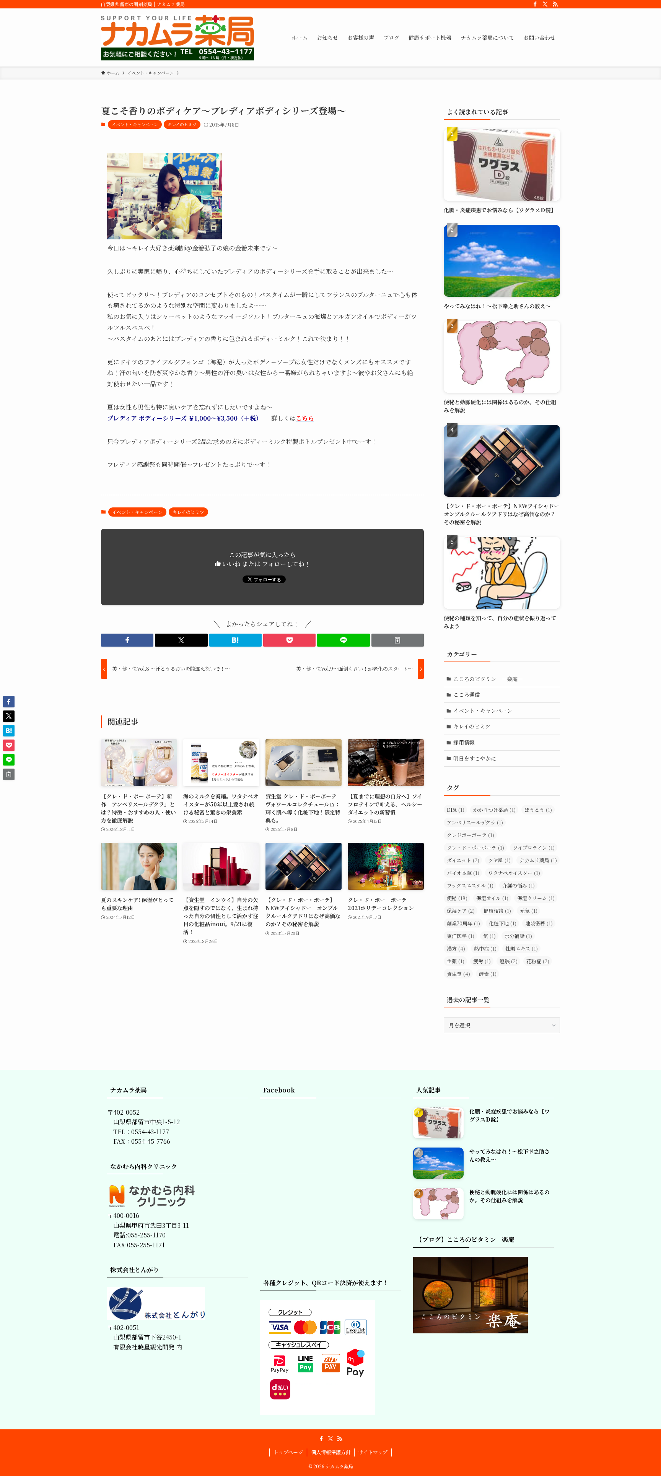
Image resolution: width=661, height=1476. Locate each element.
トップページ (288, 1452)
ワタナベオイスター (514, 872)
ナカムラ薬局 (538, 860)
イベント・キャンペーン (135, 124)
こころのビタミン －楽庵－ (488, 679)
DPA (455, 809)
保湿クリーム (536, 898)
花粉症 (537, 961)
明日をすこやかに (474, 758)
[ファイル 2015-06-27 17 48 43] (164, 236)
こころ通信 (466, 694)
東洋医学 (460, 936)
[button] (127, 640)
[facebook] (535, 4)
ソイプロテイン (534, 847)
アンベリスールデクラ (475, 822)
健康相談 (497, 910)
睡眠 (509, 961)
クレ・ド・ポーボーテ (475, 847)
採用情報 (464, 742)
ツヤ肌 (499, 860)
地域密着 (539, 923)
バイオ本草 (463, 872)
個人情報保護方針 (331, 1452)
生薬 (455, 961)
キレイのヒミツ (182, 124)
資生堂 (458, 973)
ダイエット (463, 860)
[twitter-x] (545, 4)
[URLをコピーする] (397, 640)
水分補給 (518, 936)
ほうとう (538, 809)
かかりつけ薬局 (494, 809)
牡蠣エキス (521, 948)
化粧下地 (502, 923)
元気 (528, 910)
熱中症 (485, 948)
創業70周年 (463, 923)
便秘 (457, 898)
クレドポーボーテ (470, 835)
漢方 (456, 948)
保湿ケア (461, 910)
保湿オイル (492, 898)
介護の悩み (518, 885)
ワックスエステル (470, 885)
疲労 (482, 961)
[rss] (555, 4)
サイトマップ (372, 1452)
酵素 (488, 973)
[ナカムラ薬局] (177, 37)
